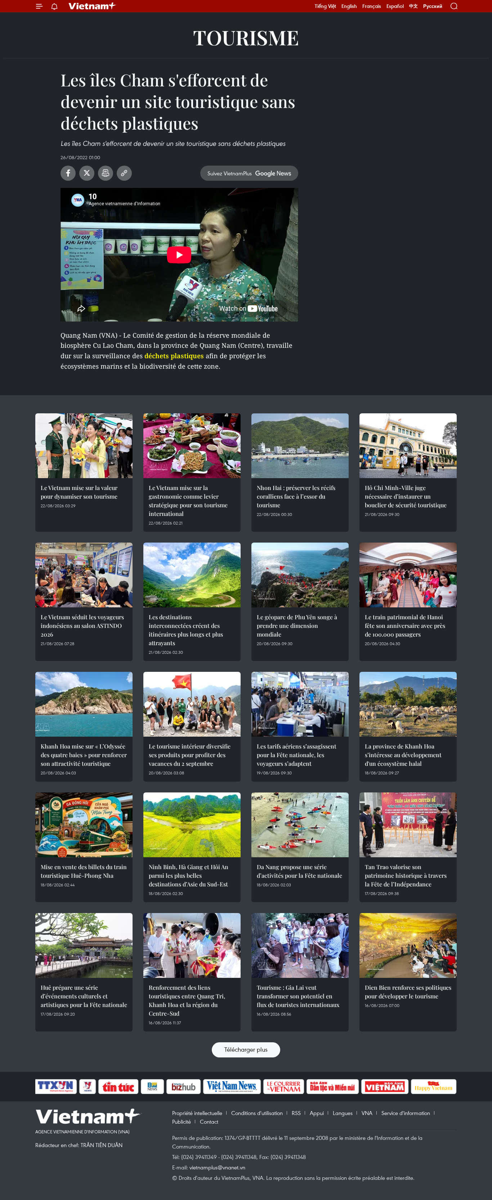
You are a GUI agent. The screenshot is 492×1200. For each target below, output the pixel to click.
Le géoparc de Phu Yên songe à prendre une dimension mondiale (297, 625)
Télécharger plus (246, 1049)
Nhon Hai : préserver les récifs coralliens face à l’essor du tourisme (296, 496)
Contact (209, 1121)
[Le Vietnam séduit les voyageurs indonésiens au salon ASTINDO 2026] (84, 575)
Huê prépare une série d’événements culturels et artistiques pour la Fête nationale (84, 996)
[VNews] (87, 1086)
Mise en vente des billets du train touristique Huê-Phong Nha (84, 871)
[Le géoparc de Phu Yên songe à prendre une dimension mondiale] (300, 575)
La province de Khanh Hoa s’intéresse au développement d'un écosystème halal (403, 754)
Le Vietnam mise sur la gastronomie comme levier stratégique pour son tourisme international (188, 500)
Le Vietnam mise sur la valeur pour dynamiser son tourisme (79, 492)
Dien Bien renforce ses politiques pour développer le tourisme (408, 992)
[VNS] (232, 1086)
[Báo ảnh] (384, 1086)
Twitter (86, 173)
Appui (317, 1112)
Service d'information (405, 1112)
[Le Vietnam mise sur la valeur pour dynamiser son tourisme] (84, 445)
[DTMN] (332, 1086)
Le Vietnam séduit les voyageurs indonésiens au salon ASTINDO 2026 (82, 625)
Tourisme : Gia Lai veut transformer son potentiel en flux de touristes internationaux (298, 996)
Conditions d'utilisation (257, 1112)
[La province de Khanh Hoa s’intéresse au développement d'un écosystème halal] (408, 704)
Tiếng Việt (325, 6)
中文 (413, 6)
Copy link (124, 173)
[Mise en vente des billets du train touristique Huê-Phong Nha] (84, 824)
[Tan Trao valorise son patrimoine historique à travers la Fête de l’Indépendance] (408, 824)
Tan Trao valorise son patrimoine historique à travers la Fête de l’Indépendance (406, 875)
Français (371, 6)
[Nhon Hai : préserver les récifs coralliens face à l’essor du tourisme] (300, 445)
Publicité (181, 1121)
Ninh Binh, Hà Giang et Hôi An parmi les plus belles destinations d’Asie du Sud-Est (188, 875)
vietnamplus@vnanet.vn (217, 1167)
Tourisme (246, 36)
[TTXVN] (55, 1086)
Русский (432, 6)
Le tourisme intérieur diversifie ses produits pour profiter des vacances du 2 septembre (190, 754)
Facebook (68, 173)
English (349, 6)
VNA (367, 1112)
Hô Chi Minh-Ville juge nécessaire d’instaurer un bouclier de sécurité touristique (406, 496)
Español (395, 6)
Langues (343, 1112)
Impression (105, 173)
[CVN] (283, 1086)
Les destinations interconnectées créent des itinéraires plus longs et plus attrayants (186, 630)
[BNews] (152, 1086)
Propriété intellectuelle (197, 1112)
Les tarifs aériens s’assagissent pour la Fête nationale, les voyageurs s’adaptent (296, 754)
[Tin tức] (118, 1086)
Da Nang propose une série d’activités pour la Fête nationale (299, 871)
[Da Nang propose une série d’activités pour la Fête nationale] (300, 824)
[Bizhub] (183, 1086)
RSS (296, 1112)
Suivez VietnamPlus (229, 173)
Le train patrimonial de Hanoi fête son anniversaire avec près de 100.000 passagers (405, 625)
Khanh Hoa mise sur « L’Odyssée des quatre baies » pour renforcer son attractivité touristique (84, 754)
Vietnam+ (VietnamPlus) (93, 6)
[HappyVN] (434, 1086)
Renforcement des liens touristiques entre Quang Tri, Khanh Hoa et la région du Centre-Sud (187, 1000)
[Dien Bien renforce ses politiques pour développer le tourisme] (408, 945)
